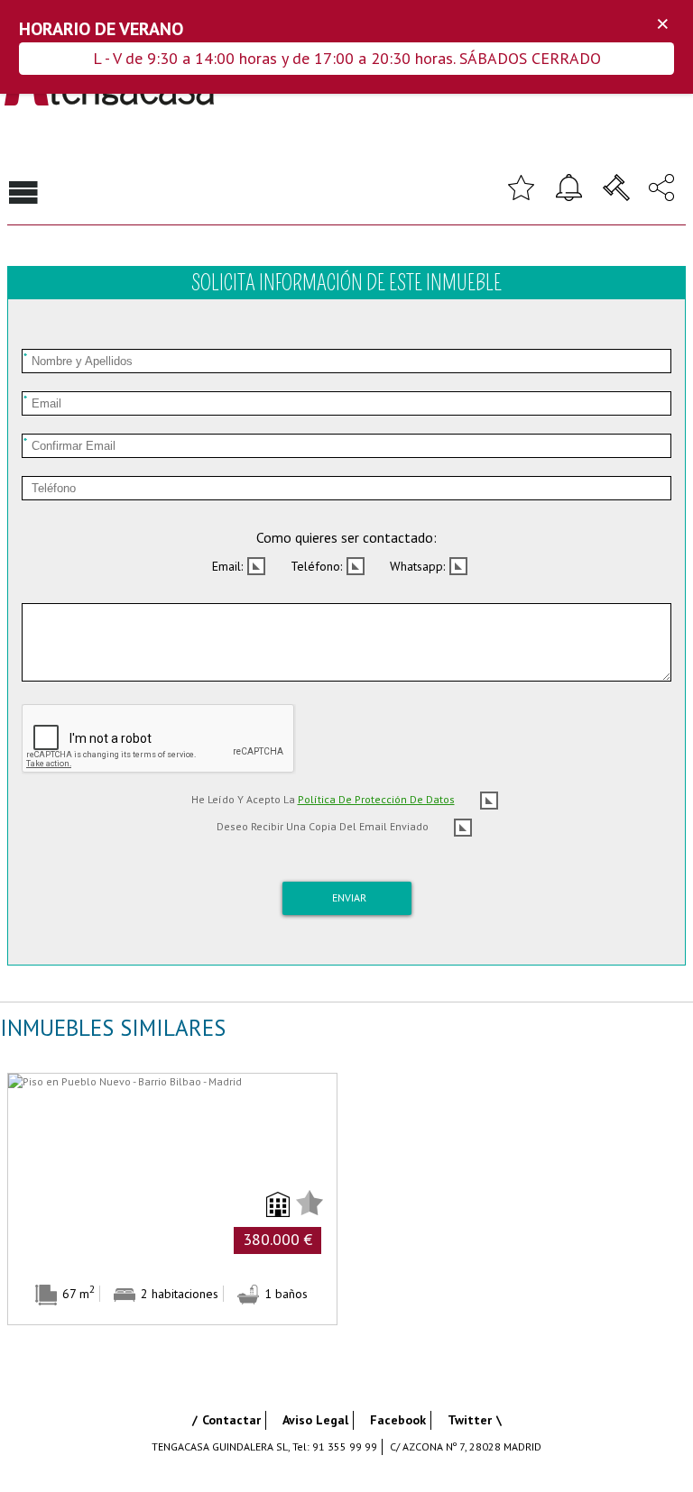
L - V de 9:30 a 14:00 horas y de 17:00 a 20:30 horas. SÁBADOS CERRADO (347, 58)
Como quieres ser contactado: (346, 537)
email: (227, 566)
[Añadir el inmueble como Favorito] (520, 186)
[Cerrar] (662, 24)
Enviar (349, 897)
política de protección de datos (376, 799)
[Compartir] (661, 186)
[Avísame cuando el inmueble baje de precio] (568, 186)
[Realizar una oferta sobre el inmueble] (616, 186)
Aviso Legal (315, 1420)
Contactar (231, 1420)
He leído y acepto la (323, 799)
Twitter (470, 1420)
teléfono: (316, 566)
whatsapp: (417, 566)
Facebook (398, 1420)
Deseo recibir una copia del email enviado (323, 826)
